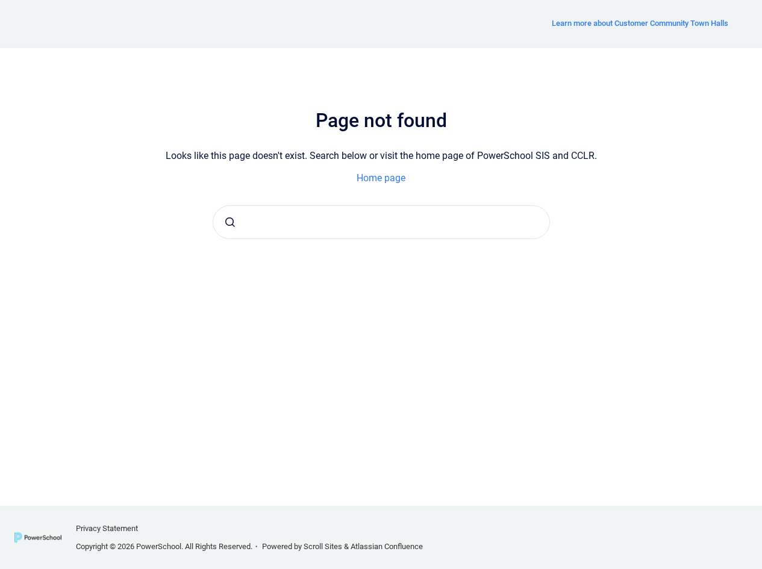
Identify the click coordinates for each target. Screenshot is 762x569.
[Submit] (230, 222)
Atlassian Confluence (387, 546)
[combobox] (381, 222)
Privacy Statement (107, 528)
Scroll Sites (323, 546)
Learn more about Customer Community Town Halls (640, 23)
